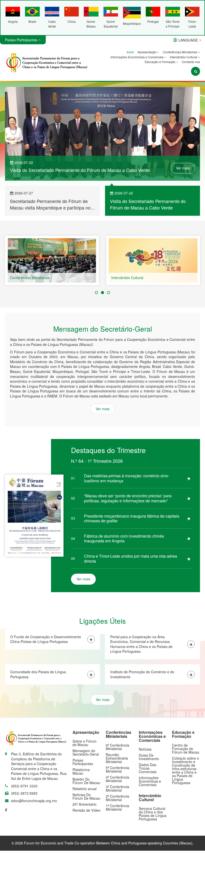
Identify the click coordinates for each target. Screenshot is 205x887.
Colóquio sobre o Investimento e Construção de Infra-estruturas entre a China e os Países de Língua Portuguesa (185, 770)
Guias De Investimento (149, 757)
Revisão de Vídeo (86, 810)
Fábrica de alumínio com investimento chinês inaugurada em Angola (124, 538)
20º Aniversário (84, 804)
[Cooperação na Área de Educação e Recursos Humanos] (153, 260)
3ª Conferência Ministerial (117, 788)
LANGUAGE (188, 40)
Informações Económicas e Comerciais (137, 57)
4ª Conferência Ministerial (117, 779)
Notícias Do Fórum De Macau (86, 796)
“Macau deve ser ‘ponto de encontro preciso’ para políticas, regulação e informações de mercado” (128, 498)
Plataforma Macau (81, 771)
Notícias (145, 749)
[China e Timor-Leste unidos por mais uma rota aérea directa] (188, 558)
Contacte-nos (191, 62)
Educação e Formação (160, 62)
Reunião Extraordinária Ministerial (117, 758)
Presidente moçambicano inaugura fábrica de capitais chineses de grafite (131, 518)
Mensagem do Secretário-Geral (85, 752)
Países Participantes (82, 762)
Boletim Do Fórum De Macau (86, 781)
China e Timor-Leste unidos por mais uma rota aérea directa (130, 558)
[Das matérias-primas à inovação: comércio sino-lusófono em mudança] (188, 478)
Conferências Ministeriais (180, 52)
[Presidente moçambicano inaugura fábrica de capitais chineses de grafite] (188, 518)
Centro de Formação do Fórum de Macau (185, 749)
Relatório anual (84, 788)
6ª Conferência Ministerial (117, 747)
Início (130, 52)
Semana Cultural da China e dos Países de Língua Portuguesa (152, 813)
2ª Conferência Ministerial (117, 798)
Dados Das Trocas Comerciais (147, 768)
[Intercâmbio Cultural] (52, 260)
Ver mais (183, 167)
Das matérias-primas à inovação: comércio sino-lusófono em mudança (126, 478)
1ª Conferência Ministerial (117, 807)
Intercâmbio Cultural (184, 57)
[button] (96, 292)
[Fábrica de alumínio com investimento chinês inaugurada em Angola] (188, 538)
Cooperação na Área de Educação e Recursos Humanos (156, 277)
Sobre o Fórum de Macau (84, 743)
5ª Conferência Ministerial (117, 769)
